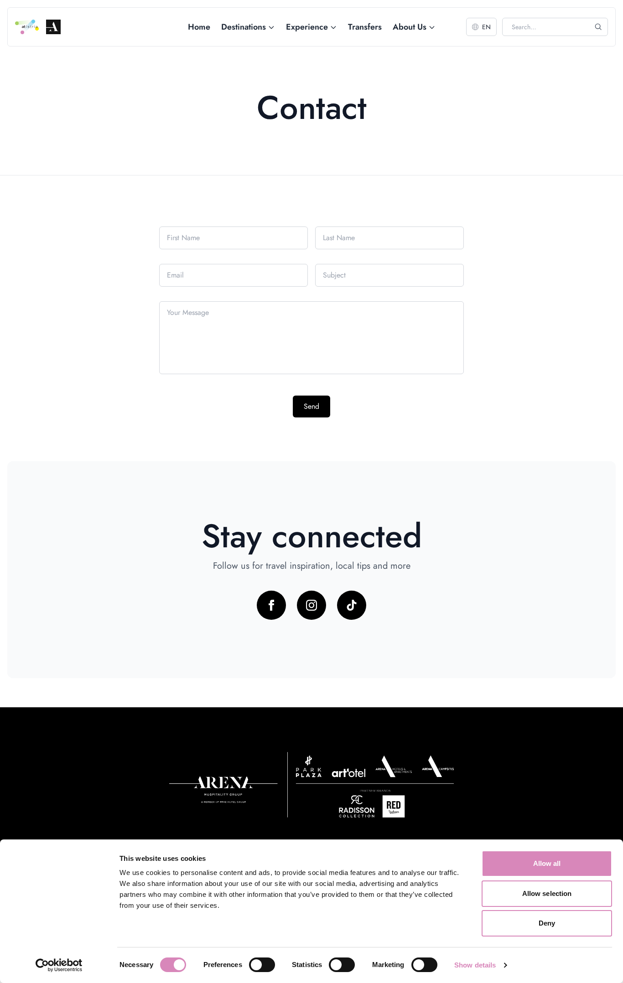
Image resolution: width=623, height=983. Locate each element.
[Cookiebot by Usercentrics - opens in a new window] (59, 965)
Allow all (547, 863)
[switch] (262, 964)
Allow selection (547, 893)
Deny (547, 923)
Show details (475, 965)
